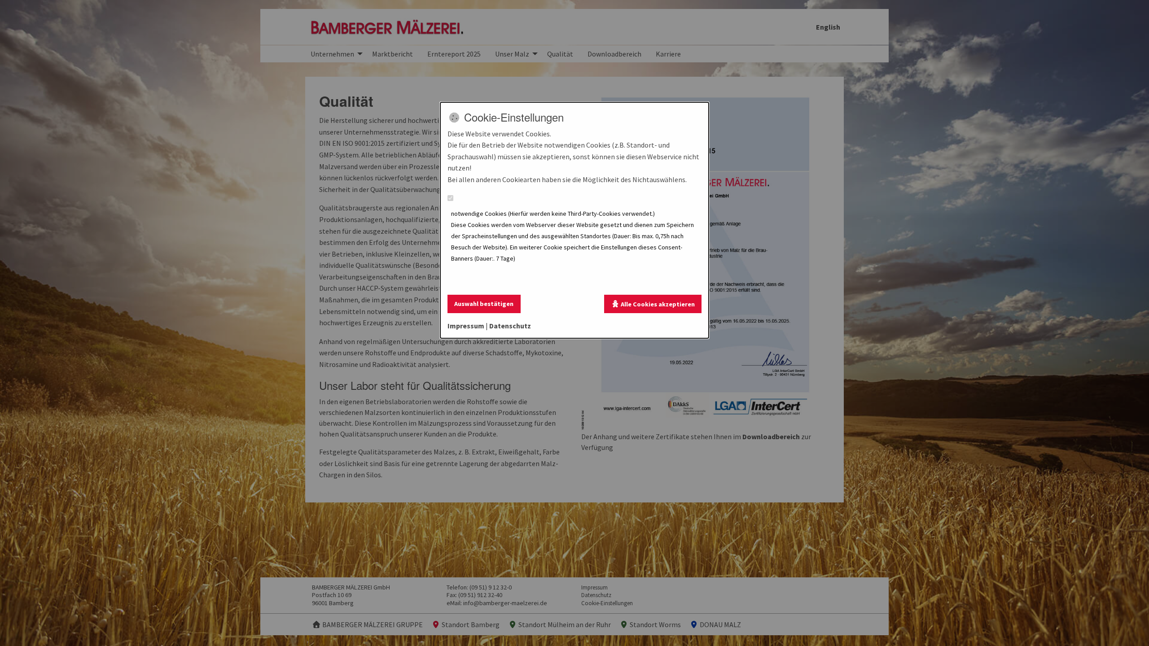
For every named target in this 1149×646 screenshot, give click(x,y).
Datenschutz (510, 325)
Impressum (465, 325)
